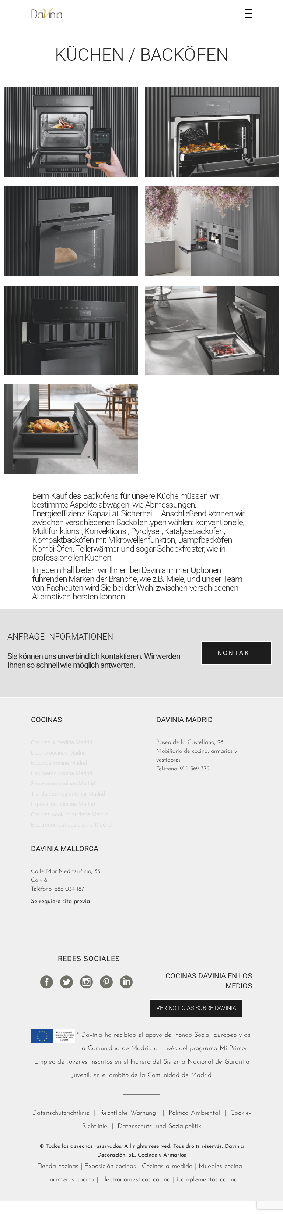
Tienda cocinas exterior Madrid (68, 794)
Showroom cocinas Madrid (63, 783)
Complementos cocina (207, 1180)
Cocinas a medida (167, 1166)
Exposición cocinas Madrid (63, 804)
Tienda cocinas (57, 1166)
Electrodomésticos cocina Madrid (71, 824)
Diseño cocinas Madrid (58, 752)
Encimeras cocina (69, 1180)
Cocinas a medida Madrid (61, 742)
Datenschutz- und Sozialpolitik (159, 1126)
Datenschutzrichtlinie (61, 1113)
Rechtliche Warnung (129, 1113)
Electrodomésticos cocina (135, 1180)
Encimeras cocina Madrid (61, 773)
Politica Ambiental (194, 1113)
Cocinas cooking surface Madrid (69, 814)
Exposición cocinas (110, 1166)
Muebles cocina (220, 1166)
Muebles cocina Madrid (59, 763)
